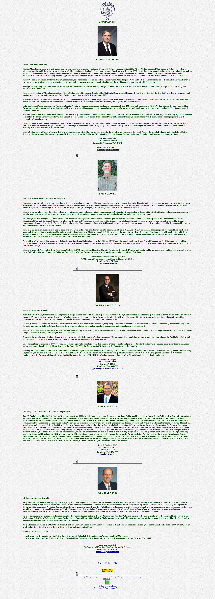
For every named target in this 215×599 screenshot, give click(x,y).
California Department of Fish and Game (121, 93)
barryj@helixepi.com (108, 263)
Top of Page (107, 579)
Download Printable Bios (107, 563)
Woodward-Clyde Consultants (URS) (92, 95)
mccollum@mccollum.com (108, 150)
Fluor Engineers (65, 95)
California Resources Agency (173, 93)
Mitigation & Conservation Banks (107, 588)
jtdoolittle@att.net (107, 454)
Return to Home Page (107, 586)
